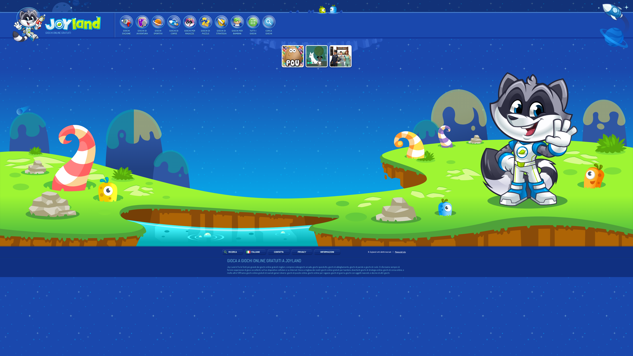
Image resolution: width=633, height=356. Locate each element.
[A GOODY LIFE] (341, 56)
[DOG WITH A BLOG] (317, 56)
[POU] (293, 56)
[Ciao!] (29, 26)
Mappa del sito (400, 252)
